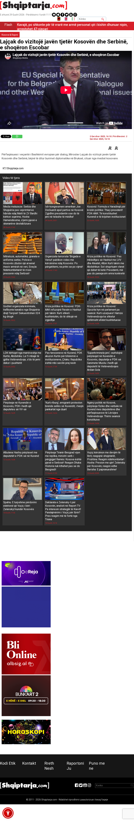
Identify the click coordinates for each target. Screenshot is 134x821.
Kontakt (29, 763)
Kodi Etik (8, 763)
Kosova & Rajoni (10, 34)
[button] (8, 813)
